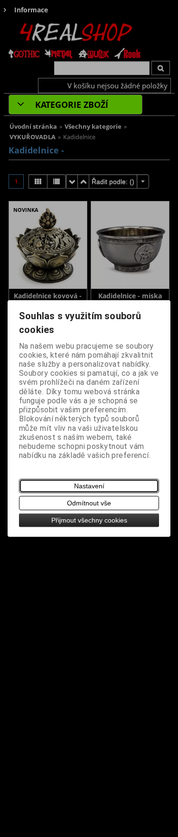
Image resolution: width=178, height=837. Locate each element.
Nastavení (89, 486)
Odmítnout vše (89, 503)
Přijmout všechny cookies (89, 520)
